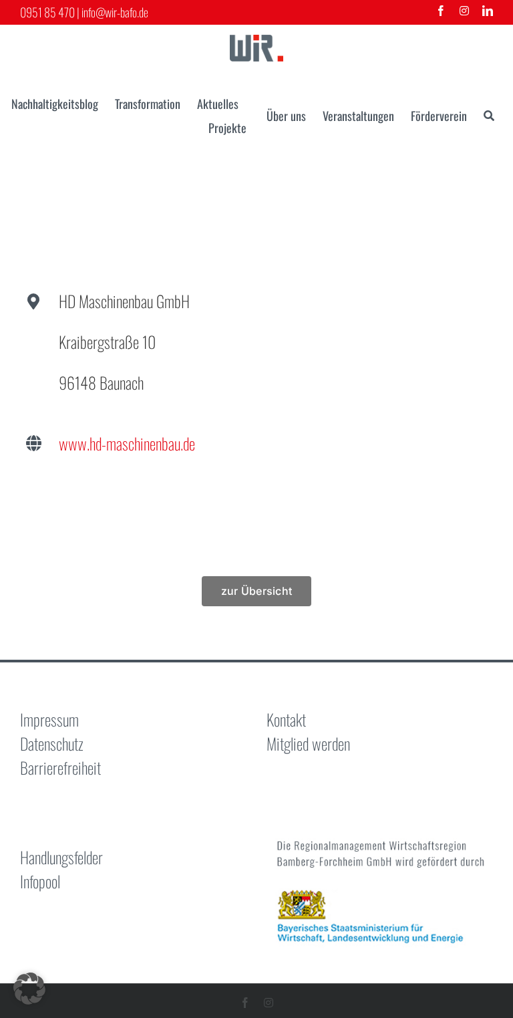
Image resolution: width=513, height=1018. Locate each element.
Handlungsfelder (61, 857)
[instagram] (464, 10)
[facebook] (441, 10)
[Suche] (489, 116)
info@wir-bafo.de (114, 12)
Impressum (49, 719)
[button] (29, 988)
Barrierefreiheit (60, 767)
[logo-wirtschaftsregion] (256, 43)
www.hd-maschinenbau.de (127, 443)
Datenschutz (51, 743)
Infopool (40, 881)
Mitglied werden (308, 743)
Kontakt (286, 719)
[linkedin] (487, 10)
